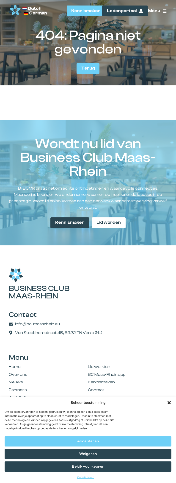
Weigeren (88, 454)
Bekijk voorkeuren (88, 467)
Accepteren (88, 441)
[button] (169, 402)
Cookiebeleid (85, 477)
